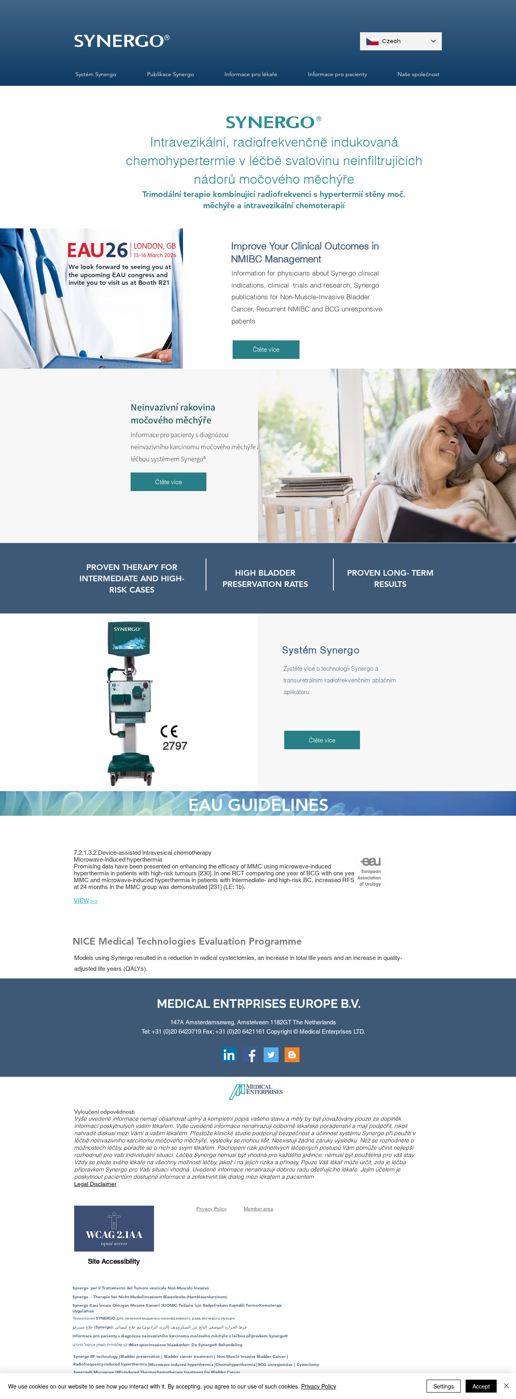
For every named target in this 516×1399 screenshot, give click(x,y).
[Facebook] (250, 1054)
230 (205, 873)
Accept (481, 1386)
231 (215, 886)
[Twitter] (271, 1054)
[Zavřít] (506, 1386)
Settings (443, 1386)
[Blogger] (292, 1054)
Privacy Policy (318, 1386)
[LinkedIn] (229, 1054)
